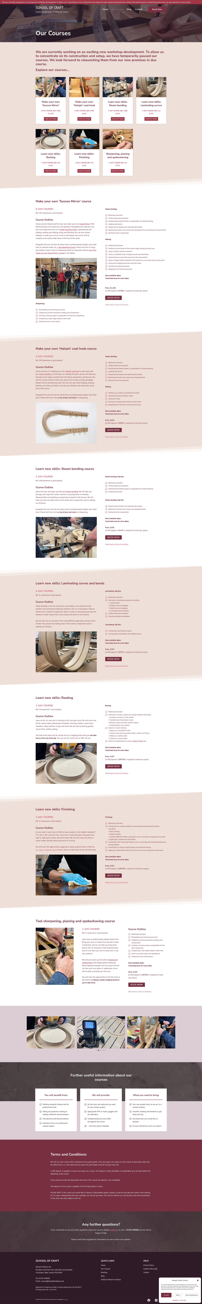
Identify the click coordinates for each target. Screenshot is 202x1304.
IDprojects (66, 1299)
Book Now (157, 9)
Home (105, 9)
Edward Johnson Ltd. (43, 1267)
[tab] (96, 1050)
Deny (178, 1295)
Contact (138, 9)
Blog (129, 9)
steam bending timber (68, 229)
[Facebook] (149, 1300)
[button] (198, 1280)
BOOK (136, 984)
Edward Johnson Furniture (111, 1279)
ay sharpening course (67, 247)
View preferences (191, 1295)
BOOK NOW (113, 297)
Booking (104, 1272)
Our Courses (118, 9)
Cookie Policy (176, 1300)
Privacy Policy (183, 1300)
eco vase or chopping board (46, 850)
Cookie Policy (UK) (150, 1269)
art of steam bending (70, 491)
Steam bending (45, 374)
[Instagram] (156, 1300)
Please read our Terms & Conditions (116, 304)
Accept (166, 1295)
